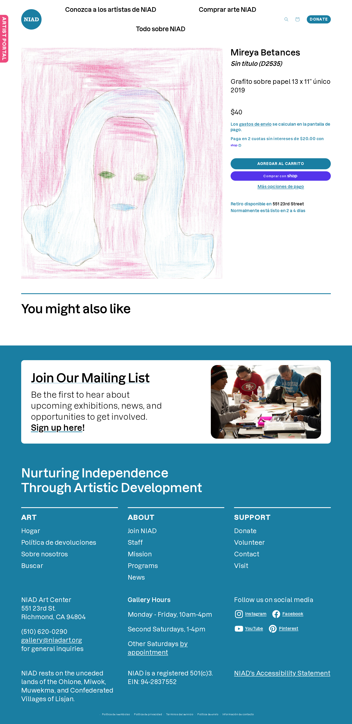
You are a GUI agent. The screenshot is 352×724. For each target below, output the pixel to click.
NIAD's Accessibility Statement (282, 673)
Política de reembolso (116, 714)
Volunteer (249, 542)
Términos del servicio (180, 714)
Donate (319, 19)
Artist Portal (4, 39)
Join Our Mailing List (90, 378)
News (136, 577)
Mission (140, 554)
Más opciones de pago (280, 186)
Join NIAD (142, 531)
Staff (135, 542)
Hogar (30, 531)
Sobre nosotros (44, 554)
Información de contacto (238, 714)
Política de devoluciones (58, 542)
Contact (246, 554)
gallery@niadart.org (51, 640)
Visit (241, 565)
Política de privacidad (148, 714)
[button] (227, 9)
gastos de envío (255, 124)
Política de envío (207, 714)
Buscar (32, 565)
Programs (143, 565)
